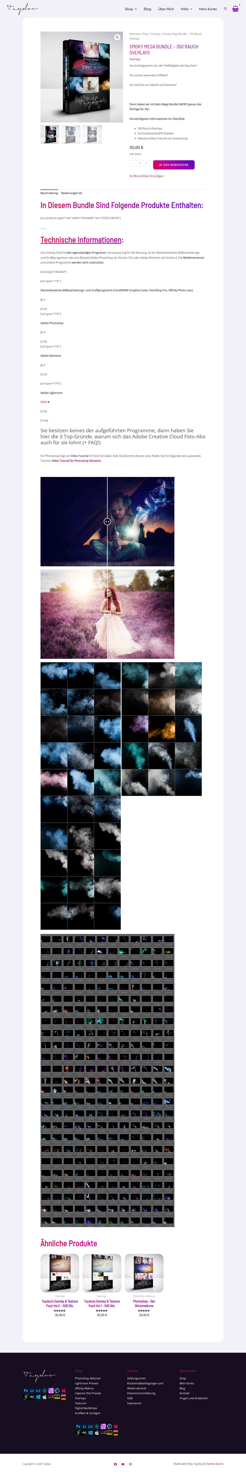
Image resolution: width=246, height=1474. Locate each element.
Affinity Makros (84, 1388)
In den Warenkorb (174, 164)
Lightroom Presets (86, 1383)
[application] (135, 9)
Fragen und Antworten (194, 1398)
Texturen (80, 1403)
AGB (130, 1398)
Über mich (166, 9)
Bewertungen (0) (71, 193)
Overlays (156, 33)
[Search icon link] (225, 9)
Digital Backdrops (86, 1408)
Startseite (135, 33)
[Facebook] (115, 1464)
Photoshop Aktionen (88, 1378)
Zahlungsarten (136, 1378)
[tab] (49, 193)
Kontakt (184, 1393)
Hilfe (184, 9)
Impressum (134, 1403)
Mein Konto (208, 9)
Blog (147, 9)
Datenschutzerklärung (141, 1393)
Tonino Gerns (214, 1464)
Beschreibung (49, 193)
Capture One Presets (88, 1393)
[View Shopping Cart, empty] (235, 9)
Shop (129, 9)
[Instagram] (130, 1464)
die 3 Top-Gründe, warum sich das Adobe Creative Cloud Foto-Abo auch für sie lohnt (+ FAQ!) (123, 439)
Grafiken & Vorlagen (87, 1413)
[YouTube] (122, 1464)
